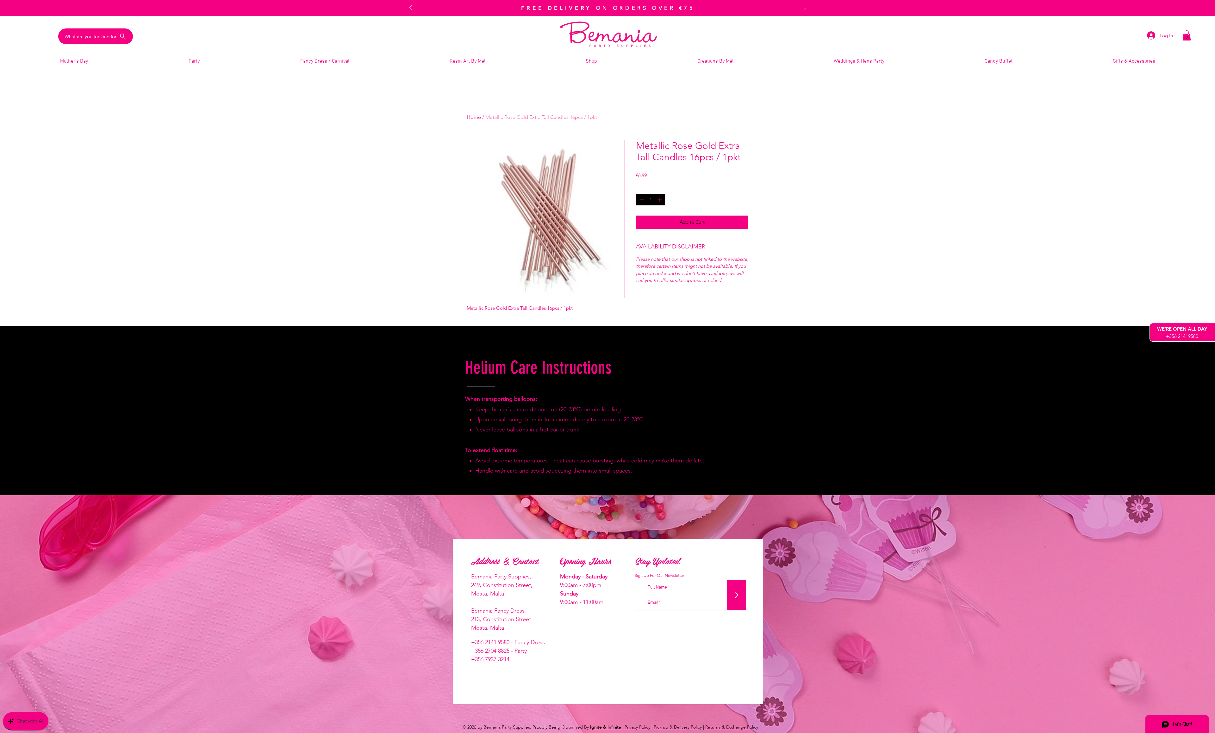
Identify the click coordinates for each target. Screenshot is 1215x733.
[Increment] (660, 199)
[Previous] (410, 8)
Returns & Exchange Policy (731, 727)
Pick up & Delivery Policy (678, 727)
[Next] (805, 8)
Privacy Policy (637, 727)
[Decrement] (641, 199)
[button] (1186, 35)
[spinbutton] (650, 199)
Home (474, 117)
